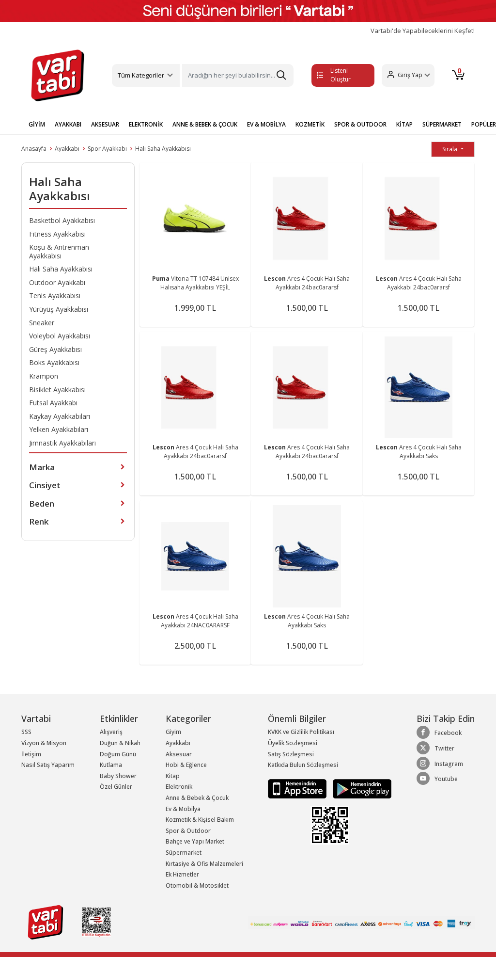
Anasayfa (33, 148)
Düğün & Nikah (120, 743)
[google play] (359, 788)
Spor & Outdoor (188, 831)
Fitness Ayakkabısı (57, 234)
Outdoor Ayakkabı (57, 282)
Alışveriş (111, 732)
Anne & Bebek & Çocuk (197, 798)
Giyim (173, 732)
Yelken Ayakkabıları (58, 429)
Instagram (448, 764)
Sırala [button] (450, 149)
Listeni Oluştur (340, 74)
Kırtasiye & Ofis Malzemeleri (204, 864)
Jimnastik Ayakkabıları (62, 442)
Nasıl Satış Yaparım (48, 765)
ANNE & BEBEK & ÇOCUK (204, 124)
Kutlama (111, 765)
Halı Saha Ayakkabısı (163, 148)
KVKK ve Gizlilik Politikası (301, 732)
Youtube (446, 779)
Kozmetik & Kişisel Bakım (200, 819)
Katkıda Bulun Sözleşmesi (303, 765)
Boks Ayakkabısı (54, 362)
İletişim (31, 754)
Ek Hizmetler (182, 874)
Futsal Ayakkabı (53, 402)
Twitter (444, 748)
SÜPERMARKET (442, 124)
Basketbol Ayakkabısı (62, 220)
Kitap (173, 776)
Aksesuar (179, 754)
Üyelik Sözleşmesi (292, 743)
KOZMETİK (310, 124)
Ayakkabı (67, 148)
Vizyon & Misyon (43, 743)
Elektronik (179, 786)
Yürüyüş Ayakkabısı (58, 309)
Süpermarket (184, 852)
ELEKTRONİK (146, 124)
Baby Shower (118, 776)
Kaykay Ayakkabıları (59, 416)
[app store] (298, 788)
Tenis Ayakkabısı (54, 295)
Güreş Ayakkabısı (55, 349)
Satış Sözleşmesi (291, 754)
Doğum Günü (118, 754)
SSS (26, 732)
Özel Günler (116, 786)
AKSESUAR (105, 124)
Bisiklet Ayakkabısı (57, 389)
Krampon (43, 376)
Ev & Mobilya (183, 809)
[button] (408, 75)
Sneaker (41, 322)
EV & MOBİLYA (266, 124)
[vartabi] (57, 75)
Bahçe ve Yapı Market (195, 841)
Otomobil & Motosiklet (197, 885)
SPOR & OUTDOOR (360, 124)
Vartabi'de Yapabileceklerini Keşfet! (423, 31)
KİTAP (404, 124)
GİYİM (37, 124)
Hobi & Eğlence (186, 765)
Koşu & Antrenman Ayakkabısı (59, 251)
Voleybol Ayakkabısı (59, 335)
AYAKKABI (68, 124)
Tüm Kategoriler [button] (141, 75)
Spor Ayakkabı (107, 148)
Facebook (448, 733)
